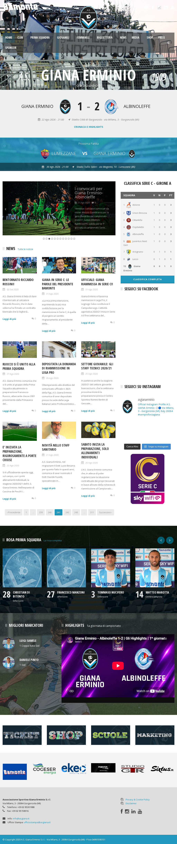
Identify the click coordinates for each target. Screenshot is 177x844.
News (123, 37)
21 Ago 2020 (52, 454)
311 (92, 512)
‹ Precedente (13, 512)
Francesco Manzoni (71, 592)
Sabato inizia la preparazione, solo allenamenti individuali (95, 450)
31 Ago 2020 (52, 293)
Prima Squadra (40, 37)
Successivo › (105, 512)
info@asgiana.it (21, 818)
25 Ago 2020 (91, 373)
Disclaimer (131, 803)
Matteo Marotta (157, 592)
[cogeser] (44, 768)
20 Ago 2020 (91, 462)
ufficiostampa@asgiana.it (37, 822)
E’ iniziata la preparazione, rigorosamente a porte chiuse (19, 453)
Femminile (83, 37)
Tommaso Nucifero (110, 592)
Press (161, 37)
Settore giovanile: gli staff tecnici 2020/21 (97, 366)
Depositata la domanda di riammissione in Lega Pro (59, 368)
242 (67, 512)
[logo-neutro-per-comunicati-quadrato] (22, 567)
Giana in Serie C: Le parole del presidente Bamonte (57, 284)
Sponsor (10, 48)
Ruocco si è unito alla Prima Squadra (19, 366)
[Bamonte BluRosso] (15, 771)
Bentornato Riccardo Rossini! (18, 282)
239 (41, 512)
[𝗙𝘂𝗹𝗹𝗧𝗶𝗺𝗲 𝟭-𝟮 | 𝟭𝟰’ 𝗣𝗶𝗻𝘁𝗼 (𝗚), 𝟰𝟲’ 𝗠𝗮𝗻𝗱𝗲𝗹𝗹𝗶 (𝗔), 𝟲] (147, 425)
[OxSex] (9, 643)
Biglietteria (105, 37)
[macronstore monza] (103, 767)
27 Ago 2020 (13, 373)
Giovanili (63, 37)
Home (8, 37)
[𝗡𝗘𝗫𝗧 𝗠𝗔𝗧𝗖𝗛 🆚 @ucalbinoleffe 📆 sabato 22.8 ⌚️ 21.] (166, 436)
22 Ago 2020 (13, 465)
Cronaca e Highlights (88, 126)
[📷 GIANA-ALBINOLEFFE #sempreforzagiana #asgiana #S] (129, 425)
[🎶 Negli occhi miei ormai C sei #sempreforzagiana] (166, 425)
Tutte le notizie (25, 249)
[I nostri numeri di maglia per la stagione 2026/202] (147, 436)
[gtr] (133, 768)
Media (135, 37)
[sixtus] (162, 768)
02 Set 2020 (12, 289)
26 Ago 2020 (52, 378)
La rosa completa (53, 540)
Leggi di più (9, 318)
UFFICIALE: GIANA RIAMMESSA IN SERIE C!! (97, 282)
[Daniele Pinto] (9, 662)
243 (76, 512)
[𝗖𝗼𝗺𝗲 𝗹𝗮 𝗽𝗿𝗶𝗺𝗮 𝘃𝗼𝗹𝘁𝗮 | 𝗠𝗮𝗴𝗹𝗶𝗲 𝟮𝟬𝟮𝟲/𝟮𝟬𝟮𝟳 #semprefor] (129, 436)
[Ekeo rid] (74, 768)
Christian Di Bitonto (21, 594)
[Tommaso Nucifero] (110, 567)
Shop (150, 37)
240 (50, 512)
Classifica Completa (147, 279)
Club (20, 37)
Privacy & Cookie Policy (138, 799)
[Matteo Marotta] (154, 567)
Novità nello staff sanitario (55, 447)
